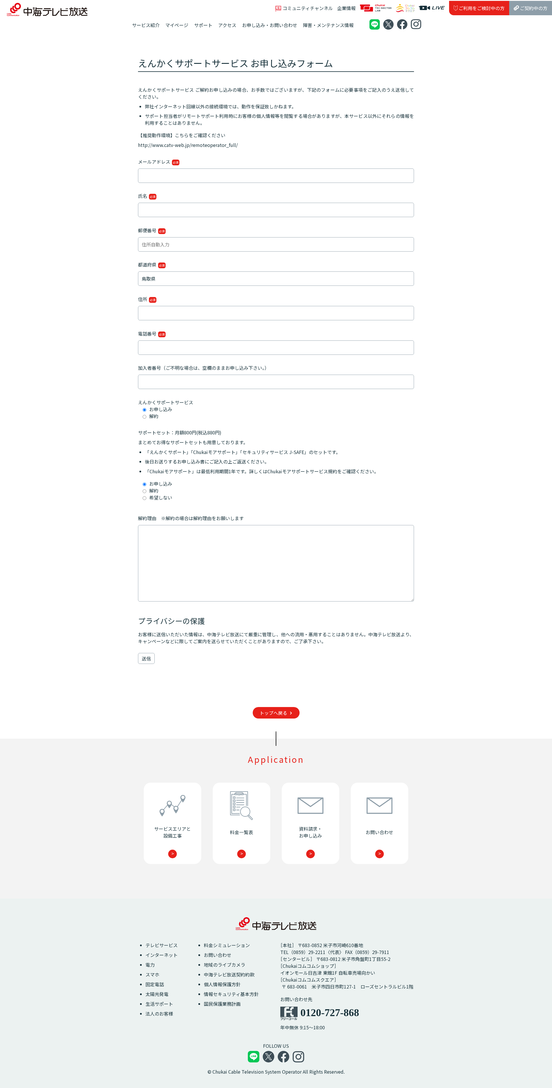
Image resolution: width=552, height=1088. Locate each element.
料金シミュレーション (227, 945)
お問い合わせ (217, 954)
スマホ (152, 974)
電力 (150, 964)
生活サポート (159, 1003)
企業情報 (346, 8)
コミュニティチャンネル (308, 8)
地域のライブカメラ (224, 964)
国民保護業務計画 (222, 1003)
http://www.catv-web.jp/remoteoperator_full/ (188, 144)
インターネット (161, 954)
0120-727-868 (329, 1012)
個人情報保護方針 (222, 984)
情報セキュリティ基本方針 (231, 994)
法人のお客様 (159, 1013)
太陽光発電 (156, 994)
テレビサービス (161, 945)
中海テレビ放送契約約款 (229, 974)
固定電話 (154, 984)
